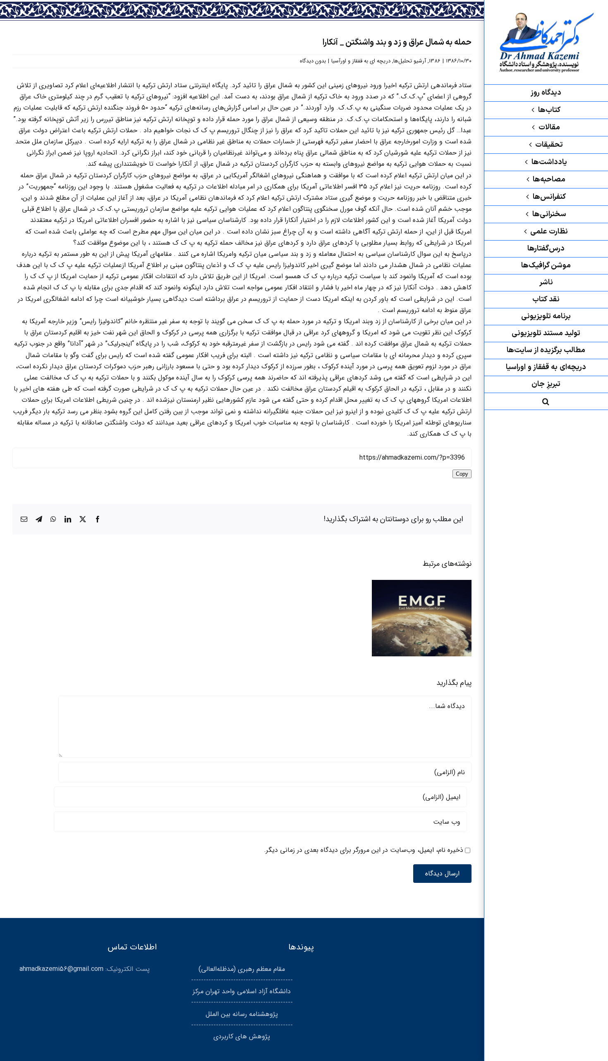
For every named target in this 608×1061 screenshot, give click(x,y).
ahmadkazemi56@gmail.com (61, 969)
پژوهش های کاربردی (241, 1036)
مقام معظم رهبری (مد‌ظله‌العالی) (242, 969)
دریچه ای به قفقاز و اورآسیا (360, 61)
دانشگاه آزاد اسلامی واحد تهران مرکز (242, 991)
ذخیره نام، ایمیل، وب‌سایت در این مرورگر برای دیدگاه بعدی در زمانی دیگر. (363, 850)
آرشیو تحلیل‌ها (409, 61)
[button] (546, 401)
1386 (434, 61)
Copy (462, 474)
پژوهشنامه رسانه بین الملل (242, 1014)
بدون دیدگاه (313, 61)
